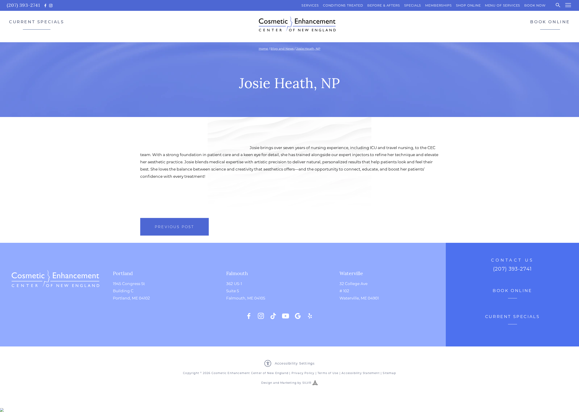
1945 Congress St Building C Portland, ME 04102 (131, 290)
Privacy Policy (303, 373)
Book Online (550, 21)
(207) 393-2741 (23, 5)
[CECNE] (297, 23)
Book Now (535, 5)
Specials (412, 5)
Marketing (288, 383)
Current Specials (36, 21)
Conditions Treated (343, 5)
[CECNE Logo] (55, 294)
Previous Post (174, 226)
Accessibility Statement (361, 373)
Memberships (438, 5)
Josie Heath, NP (308, 48)
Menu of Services (502, 5)
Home (263, 48)
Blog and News (282, 48)
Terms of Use (328, 373)
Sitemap (389, 373)
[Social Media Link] (248, 316)
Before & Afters (383, 5)
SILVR (306, 383)
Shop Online (468, 5)
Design (266, 383)
